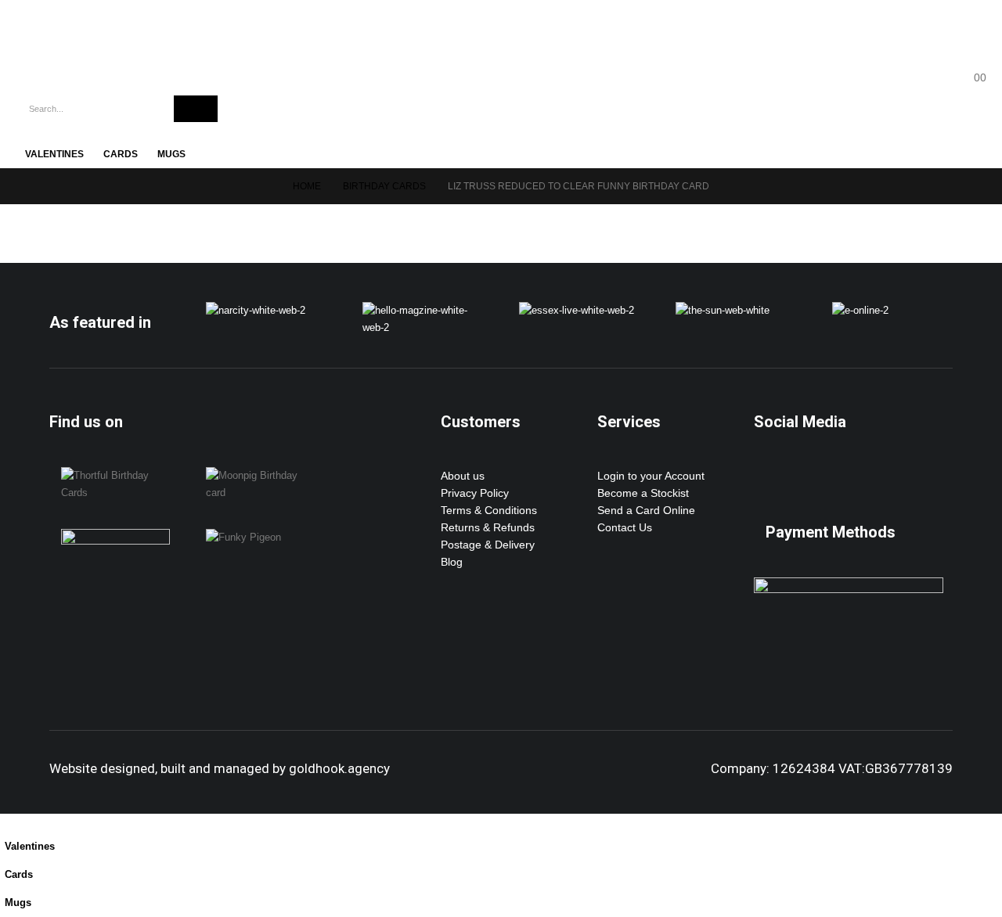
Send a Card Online (646, 510)
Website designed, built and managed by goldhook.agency (219, 768)
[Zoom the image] (255, 310)
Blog (452, 562)
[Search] (196, 108)
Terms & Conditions (489, 510)
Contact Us (624, 527)
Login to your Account (651, 475)
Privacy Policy (475, 493)
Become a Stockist (643, 493)
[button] (9, 822)
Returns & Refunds (488, 527)
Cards (120, 154)
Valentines (54, 154)
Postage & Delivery (488, 544)
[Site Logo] (86, 39)
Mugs (171, 154)
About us (463, 475)
